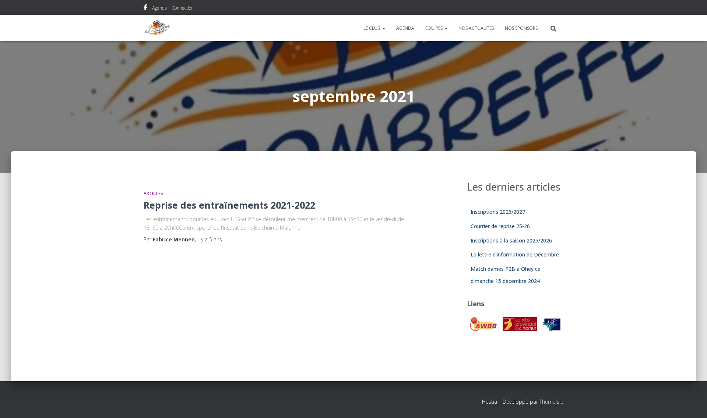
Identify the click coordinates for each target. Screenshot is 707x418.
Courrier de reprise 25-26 (500, 226)
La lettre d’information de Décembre (515, 254)
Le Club (372, 28)
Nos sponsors (521, 28)
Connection (183, 8)
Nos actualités (476, 28)
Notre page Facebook (145, 8)
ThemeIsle (551, 401)
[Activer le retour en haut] (692, 403)
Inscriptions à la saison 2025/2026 (511, 240)
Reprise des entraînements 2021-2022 (229, 205)
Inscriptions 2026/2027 (498, 211)
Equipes (434, 28)
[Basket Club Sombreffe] (157, 28)
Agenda (159, 8)
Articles (153, 193)
